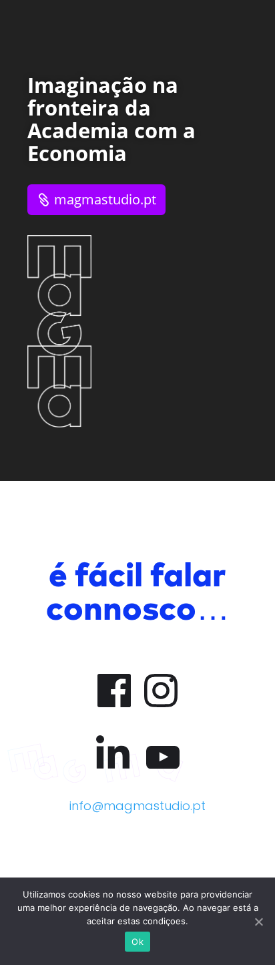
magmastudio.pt (105, 199)
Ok (137, 941)
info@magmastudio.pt (137, 805)
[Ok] (258, 921)
